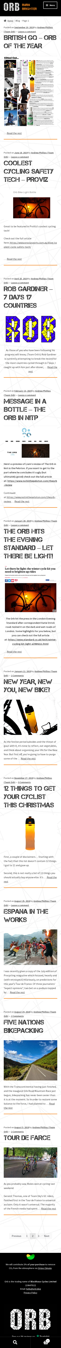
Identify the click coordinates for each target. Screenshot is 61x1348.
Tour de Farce (27, 1138)
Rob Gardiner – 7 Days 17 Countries (28, 297)
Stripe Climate (45, 1268)
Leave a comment (27, 31)
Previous (16, 1236)
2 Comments (17, 675)
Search (15, 1342)
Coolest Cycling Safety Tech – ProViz (29, 171)
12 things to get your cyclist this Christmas (30, 797)
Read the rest (14, 133)
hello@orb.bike (33, 1288)
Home (10, 20)
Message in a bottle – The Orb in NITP (25, 409)
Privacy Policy (30, 1292)
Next (46, 1236)
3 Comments (24, 782)
